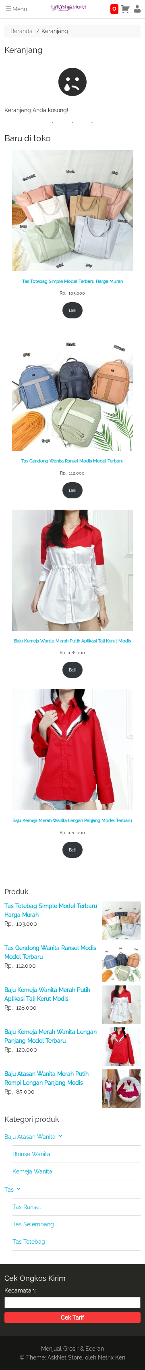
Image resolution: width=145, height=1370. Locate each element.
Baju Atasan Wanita (30, 1137)
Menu (19, 9)
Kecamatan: (20, 1290)
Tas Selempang (33, 1224)
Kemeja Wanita (32, 1171)
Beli (72, 310)
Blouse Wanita (31, 1154)
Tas (9, 1189)
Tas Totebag (28, 1241)
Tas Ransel (26, 1207)
